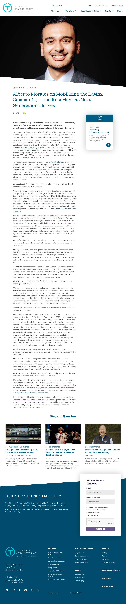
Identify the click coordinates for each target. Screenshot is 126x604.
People (104, 556)
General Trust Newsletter (95, 510)
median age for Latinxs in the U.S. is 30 (32, 400)
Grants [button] (108, 11)
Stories (120, 11)
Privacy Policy (75, 593)
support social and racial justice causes (31, 393)
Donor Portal (117, 6)
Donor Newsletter (92, 513)
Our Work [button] (69, 11)
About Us (105, 549)
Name (89, 488)
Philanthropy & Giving (84, 549)
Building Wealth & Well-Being (56, 554)
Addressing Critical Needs (56, 571)
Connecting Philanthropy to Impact (99, 131)
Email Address (93, 498)
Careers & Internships (111, 570)
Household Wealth (54, 558)
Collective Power (53, 564)
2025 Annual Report (108, 563)
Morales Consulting (29, 147)
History (104, 553)
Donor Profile (18, 88)
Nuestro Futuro (57, 162)
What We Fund (80, 577)
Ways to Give (79, 553)
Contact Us (106, 578)
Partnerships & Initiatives (19, 447)
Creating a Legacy (81, 559)
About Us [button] (55, 11)
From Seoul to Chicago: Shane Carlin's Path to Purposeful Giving (102, 451)
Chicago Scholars (60, 209)
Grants (78, 570)
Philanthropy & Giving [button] (89, 11)
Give (89, 6)
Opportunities (79, 574)
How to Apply (79, 581)
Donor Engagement (81, 556)
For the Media (107, 587)
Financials (105, 559)
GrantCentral (101, 6)
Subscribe (100, 529)
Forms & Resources (81, 563)
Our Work (52, 549)
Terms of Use (53, 593)
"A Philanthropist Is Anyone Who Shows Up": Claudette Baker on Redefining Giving (60, 452)
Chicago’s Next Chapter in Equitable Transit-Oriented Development (22, 451)
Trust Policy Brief (92, 515)
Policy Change (52, 568)
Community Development (56, 561)
